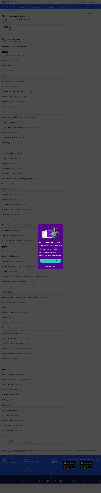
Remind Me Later (50, 266)
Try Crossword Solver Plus (51, 261)
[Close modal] (61, 226)
